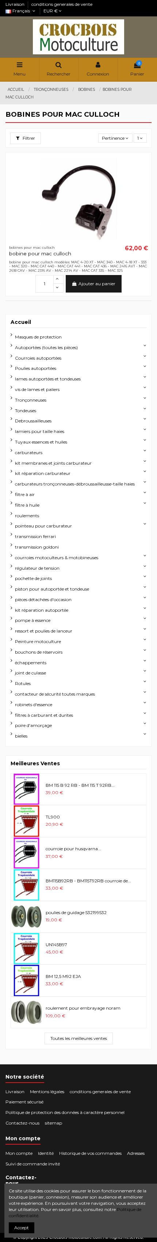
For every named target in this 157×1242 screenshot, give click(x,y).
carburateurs (28, 452)
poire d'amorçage (33, 725)
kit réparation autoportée (41, 610)
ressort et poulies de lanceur (43, 631)
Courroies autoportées (38, 358)
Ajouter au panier (96, 283)
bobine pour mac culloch (40, 253)
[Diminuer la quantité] (58, 288)
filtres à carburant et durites (44, 715)
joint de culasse (30, 673)
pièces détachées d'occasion (43, 599)
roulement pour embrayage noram (83, 1008)
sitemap (53, 1123)
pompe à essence (32, 620)
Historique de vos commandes (90, 1153)
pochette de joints (33, 578)
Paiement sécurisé (24, 1101)
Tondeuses (25, 410)
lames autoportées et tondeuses (48, 379)
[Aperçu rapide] (143, 165)
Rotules (23, 683)
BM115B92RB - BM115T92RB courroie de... (88, 880)
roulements (27, 515)
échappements (30, 662)
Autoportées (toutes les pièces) (46, 347)
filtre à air (25, 494)
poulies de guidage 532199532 (76, 912)
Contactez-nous (22, 1123)
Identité (46, 1153)
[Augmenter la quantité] (58, 279)
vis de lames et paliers (37, 389)
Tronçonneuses (30, 400)
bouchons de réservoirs (38, 652)
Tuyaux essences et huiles (41, 442)
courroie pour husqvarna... (73, 848)
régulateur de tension (37, 568)
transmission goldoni (37, 547)
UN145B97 (56, 944)
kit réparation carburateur (42, 473)
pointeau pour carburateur (43, 526)
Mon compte (18, 1153)
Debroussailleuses (33, 420)
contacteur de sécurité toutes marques (55, 694)
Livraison (15, 4)
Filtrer (28, 138)
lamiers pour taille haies (39, 431)
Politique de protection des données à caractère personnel (65, 1112)
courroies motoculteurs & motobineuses (56, 557)
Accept (21, 1227)
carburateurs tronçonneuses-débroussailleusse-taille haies (75, 484)
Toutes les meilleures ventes (78, 1038)
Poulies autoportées (35, 368)
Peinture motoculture (38, 641)
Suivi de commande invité (32, 1163)
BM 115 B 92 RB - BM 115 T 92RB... (80, 785)
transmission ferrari (35, 536)
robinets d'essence (33, 704)
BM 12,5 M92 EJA (63, 976)
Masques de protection (38, 337)
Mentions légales (47, 1091)
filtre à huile (27, 505)
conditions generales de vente (61, 4)
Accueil (21, 322)
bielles (21, 736)
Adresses (136, 1153)
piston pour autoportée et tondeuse (52, 589)
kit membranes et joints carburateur (53, 463)
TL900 (53, 817)
